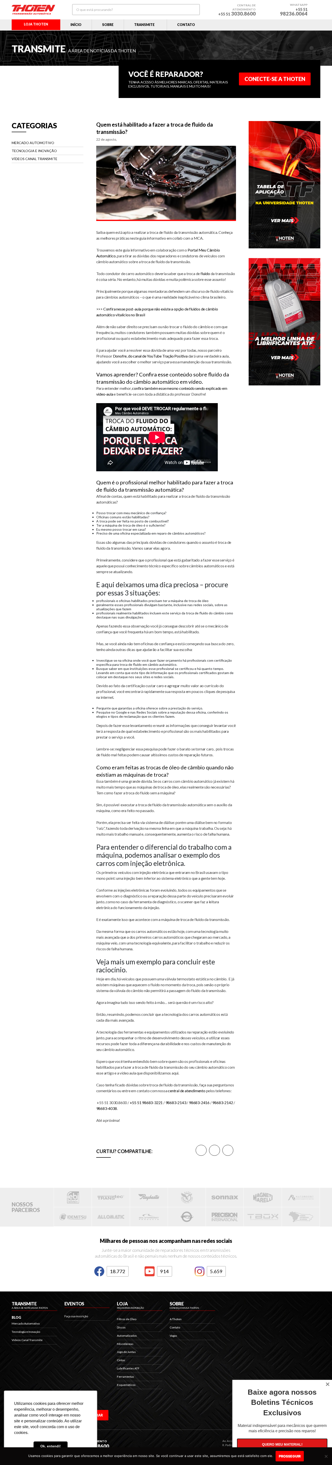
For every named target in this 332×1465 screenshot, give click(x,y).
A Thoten (176, 1319)
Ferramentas (125, 1376)
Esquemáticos (126, 1385)
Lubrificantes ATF (128, 1368)
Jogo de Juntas (126, 1352)
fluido (205, 273)
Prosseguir (290, 1456)
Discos (121, 1327)
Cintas (121, 1360)
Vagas (173, 1335)
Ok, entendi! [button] (50, 1446)
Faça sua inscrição (76, 1316)
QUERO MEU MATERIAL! (282, 1444)
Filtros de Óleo (126, 1319)
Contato (175, 1327)
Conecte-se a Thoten (275, 79)
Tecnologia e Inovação (34, 151)
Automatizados (127, 1335)
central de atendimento (186, 1090)
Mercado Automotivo (33, 143)
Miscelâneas (125, 1344)
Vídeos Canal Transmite (34, 159)
